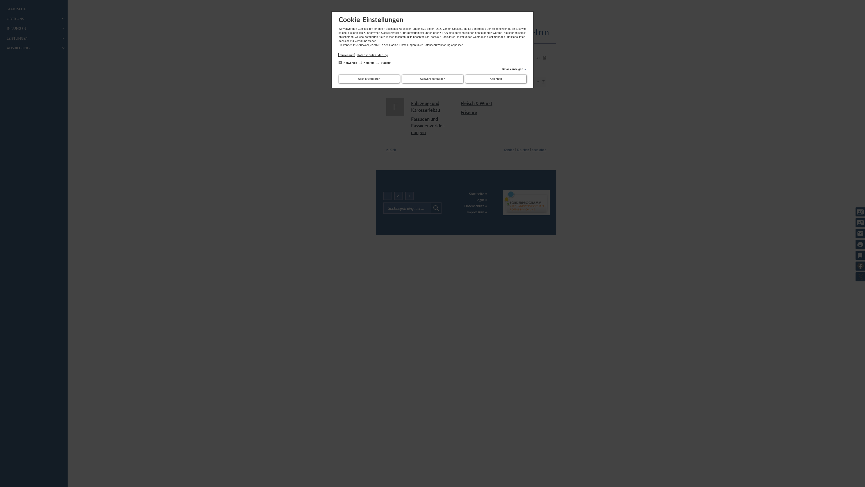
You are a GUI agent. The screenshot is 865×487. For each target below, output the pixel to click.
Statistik (385, 62)
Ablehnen (496, 78)
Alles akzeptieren (369, 78)
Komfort (369, 62)
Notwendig (350, 62)
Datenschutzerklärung (372, 55)
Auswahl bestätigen (432, 78)
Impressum (347, 55)
